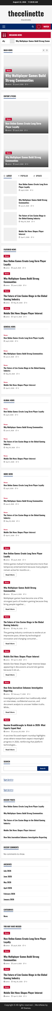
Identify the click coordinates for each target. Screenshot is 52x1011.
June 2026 (8, 876)
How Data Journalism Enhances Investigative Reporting (23, 689)
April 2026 (8, 887)
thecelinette (26, 13)
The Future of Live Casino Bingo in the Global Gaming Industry (10, 218)
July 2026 (7, 870)
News (9, 70)
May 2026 (7, 882)
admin (9, 84)
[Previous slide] (43, 50)
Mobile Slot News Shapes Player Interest (10, 234)
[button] (3, 26)
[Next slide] (46, 50)
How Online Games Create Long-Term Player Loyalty (23, 125)
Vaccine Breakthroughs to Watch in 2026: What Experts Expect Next (24, 727)
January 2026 (9, 899)
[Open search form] (33, 26)
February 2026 (9, 893)
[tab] (11, 176)
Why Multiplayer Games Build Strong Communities (29, 41)
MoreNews (40, 1005)
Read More (11, 575)
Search (7, 761)
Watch (46, 26)
